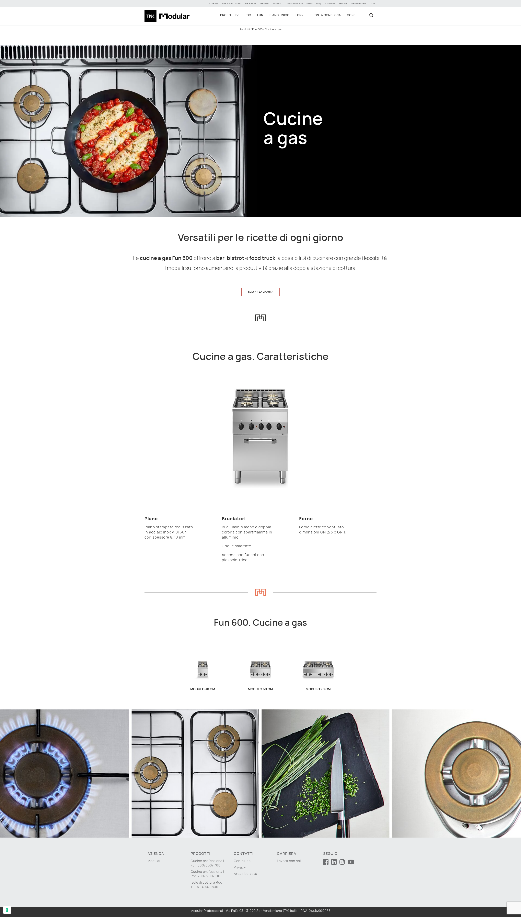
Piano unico (279, 15)
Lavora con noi (294, 3)
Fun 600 (257, 29)
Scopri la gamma (260, 291)
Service (342, 3)
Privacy (240, 867)
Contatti (330, 3)
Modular (154, 861)
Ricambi (277, 3)
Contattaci (243, 861)
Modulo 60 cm (260, 689)
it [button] (371, 3)
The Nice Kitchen (231, 3)
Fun (260, 15)
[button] (370, 15)
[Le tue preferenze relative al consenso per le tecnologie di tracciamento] (7, 910)
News (309, 3)
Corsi (351, 15)
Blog (319, 3)
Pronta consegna (326, 15)
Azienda (213, 3)
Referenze (250, 3)
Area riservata (358, 3)
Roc (248, 15)
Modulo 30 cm (202, 689)
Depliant (265, 3)
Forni (300, 15)
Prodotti (228, 15)
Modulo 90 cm (318, 689)
